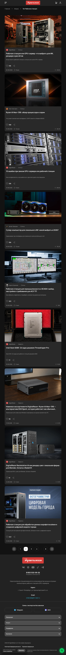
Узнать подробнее (7, 651)
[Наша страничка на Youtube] (33, 568)
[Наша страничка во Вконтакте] (23, 568)
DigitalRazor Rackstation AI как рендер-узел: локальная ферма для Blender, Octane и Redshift (32, 466)
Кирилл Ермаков (13, 285)
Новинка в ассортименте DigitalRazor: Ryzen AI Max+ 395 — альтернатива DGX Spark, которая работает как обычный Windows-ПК (31, 407)
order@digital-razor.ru (33, 598)
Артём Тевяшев (13, 226)
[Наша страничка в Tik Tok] (37, 568)
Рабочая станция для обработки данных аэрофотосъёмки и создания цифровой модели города (31, 525)
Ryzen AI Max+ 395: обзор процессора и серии (25, 112)
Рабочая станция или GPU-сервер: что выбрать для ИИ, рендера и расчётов (29, 54)
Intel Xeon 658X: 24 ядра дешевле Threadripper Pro (27, 348)
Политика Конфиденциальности (13, 646)
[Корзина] (56, 3)
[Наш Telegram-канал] (42, 568)
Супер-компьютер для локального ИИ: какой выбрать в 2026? (32, 230)
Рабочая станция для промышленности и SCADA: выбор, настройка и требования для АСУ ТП (30, 290)
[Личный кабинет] (60, 3)
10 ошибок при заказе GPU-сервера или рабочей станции (30, 171)
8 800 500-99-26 (33, 572)
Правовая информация (28, 646)
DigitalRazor (12, 50)
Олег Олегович (13, 109)
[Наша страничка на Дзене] (28, 568)
